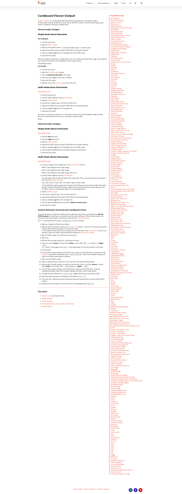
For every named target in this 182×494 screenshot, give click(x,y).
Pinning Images (116, 168)
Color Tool (114, 248)
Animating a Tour (116, 229)
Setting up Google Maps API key (122, 470)
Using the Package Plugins (120, 383)
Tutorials (114, 459)
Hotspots (114, 113)
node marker (115, 432)
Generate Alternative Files (120, 185)
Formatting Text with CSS (119, 345)
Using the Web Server (118, 394)
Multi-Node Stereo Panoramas (119, 324)
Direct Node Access (82, 218)
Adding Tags (115, 54)
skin (112, 443)
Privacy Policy (78, 489)
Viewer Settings (57, 180)
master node (115, 428)
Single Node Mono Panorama (119, 316)
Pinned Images (116, 164)
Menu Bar (114, 68)
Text (112, 280)
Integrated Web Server (118, 390)
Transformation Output (119, 360)
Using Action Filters (117, 269)
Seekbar (113, 305)
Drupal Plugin (115, 386)
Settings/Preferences (118, 94)
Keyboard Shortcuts (117, 460)
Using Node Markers (118, 255)
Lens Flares (115, 180)
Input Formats (116, 472)
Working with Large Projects (120, 354)
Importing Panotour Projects (120, 35)
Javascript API (116, 466)
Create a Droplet (116, 341)
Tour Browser (75, 165)
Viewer (113, 64)
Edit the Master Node (118, 204)
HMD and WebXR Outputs (119, 307)
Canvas (113, 240)
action (113, 398)
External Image (116, 288)
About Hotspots (116, 115)
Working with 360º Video (119, 195)
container (114, 402)
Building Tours (115, 200)
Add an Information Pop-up (120, 130)
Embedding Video (117, 109)
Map (112, 301)
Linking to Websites (117, 147)
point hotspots (67, 98)
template (45, 254)
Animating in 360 (117, 219)
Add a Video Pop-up (117, 132)
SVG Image (114, 286)
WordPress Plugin (117, 385)
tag (112, 451)
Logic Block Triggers (117, 254)
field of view (115, 413)
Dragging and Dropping (118, 49)
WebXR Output (47, 306)
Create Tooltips (116, 123)
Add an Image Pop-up (118, 128)
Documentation (103, 3)
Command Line (116, 468)
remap (113, 441)
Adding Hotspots (47, 298)
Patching (114, 96)
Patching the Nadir (117, 102)
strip (112, 445)
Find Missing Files (117, 58)
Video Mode (115, 174)
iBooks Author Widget (118, 347)
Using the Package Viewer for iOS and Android (126, 381)
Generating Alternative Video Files (122, 191)
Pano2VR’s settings (87, 232)
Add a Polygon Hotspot (118, 145)
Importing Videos (117, 33)
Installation (115, 30)
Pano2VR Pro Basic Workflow (121, 47)
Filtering (113, 56)
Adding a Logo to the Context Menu (123, 335)
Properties (114, 71)
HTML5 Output (116, 358)
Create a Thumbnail (117, 331)
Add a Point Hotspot (118, 121)
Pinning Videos (116, 176)
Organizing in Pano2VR (118, 52)
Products (89, 3)
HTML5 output (52, 45)
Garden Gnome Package (119, 375)
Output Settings (116, 356)
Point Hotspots (116, 117)
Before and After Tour (118, 352)
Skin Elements (116, 274)
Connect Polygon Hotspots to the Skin (124, 151)
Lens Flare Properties (118, 183)
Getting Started (116, 26)
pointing (113, 440)
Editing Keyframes (117, 225)
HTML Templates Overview (120, 366)
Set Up (113, 187)
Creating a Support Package (120, 474)
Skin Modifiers (115, 263)
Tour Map (114, 79)
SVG (112, 447)
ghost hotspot (115, 417)
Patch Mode (115, 98)
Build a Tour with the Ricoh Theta (122, 206)
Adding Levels (115, 218)
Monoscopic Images (115, 314)
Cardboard (114, 311)
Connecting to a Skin (118, 231)
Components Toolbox (118, 250)
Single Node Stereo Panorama (119, 322)
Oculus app (59, 83)
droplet (113, 407)
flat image (114, 415)
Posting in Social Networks (120, 350)
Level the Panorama (118, 41)
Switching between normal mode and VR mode (58, 304)
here (41, 221)
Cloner (113, 293)
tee (112, 453)
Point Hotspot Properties (119, 140)
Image (113, 282)
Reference (114, 457)
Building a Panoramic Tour (120, 202)
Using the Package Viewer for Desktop (124, 379)
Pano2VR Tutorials (117, 20)
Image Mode (115, 166)
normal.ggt (114, 367)
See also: (112, 328)
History (113, 87)
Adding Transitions (117, 337)
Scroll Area (114, 292)
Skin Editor (114, 235)
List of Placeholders (117, 464)
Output (113, 81)
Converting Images (117, 339)
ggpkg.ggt (114, 369)
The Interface (115, 60)
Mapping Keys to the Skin (119, 271)
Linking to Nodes (116, 149)
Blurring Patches (116, 106)
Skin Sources (115, 257)
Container (114, 276)
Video (113, 303)
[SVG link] (42, 3)
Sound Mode (115, 157)
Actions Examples (117, 261)
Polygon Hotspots (117, 142)
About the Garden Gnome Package (123, 377)
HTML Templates (116, 364)
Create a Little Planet (118, 333)
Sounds (113, 155)
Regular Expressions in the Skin (121, 273)
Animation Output (117, 362)
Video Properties (116, 178)
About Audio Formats (118, 161)
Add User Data (116, 39)
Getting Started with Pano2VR (121, 28)
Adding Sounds (116, 159)
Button (113, 284)
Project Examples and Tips (120, 330)
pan (112, 434)
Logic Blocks (115, 252)
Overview (114, 83)
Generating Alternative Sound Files (123, 189)
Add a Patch (115, 100)
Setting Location (116, 43)
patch (113, 436)
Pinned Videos (116, 172)
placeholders (115, 438)
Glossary (114, 396)
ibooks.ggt (114, 373)
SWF (112, 449)
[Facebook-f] (131, 490)
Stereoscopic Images (116, 320)
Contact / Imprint (103, 489)
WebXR (113, 309)
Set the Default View (118, 37)
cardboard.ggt (115, 371)
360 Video (114, 193)
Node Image (115, 290)
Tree (112, 238)
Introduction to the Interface (121, 62)
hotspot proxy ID (116, 421)
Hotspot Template (117, 297)
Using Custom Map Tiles (119, 210)
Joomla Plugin (115, 388)
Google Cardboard (44, 21)
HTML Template (116, 462)
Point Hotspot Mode (118, 119)
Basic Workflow (116, 216)
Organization (115, 51)
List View (114, 85)
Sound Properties (117, 162)
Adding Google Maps (118, 208)
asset (113, 400)
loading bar (114, 426)
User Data (74, 227)
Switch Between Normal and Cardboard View (124, 326)
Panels (113, 70)
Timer (113, 295)
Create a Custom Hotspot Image (122, 134)
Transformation (53, 72)
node (112, 430)
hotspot (113, 419)
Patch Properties (116, 111)
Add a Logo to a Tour (118, 107)
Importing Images (117, 32)
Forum (123, 3)
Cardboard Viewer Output (117, 312)
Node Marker (115, 299)
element (114, 409)
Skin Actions (115, 259)
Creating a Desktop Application (121, 343)
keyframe (114, 424)
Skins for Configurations (119, 265)
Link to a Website (117, 125)
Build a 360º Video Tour (119, 199)
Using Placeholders (117, 267)
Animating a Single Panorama (121, 227)
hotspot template (117, 422)
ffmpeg (113, 411)
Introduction (115, 18)
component (115, 404)
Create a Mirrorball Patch (119, 104)
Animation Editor (116, 92)
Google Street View (117, 90)
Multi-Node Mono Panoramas (119, 318)
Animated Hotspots (117, 136)
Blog (116, 3)
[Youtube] (140, 490)
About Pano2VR (116, 22)
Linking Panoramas (117, 126)
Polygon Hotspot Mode (118, 144)
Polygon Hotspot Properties (120, 153)
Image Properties (117, 170)
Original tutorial (47, 296)
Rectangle (114, 278)
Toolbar (113, 66)
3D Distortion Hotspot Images (121, 138)
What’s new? (115, 24)
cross (113, 405)
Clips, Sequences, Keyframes (121, 223)
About (113, 237)
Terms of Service (90, 489)
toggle (113, 455)
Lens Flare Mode (116, 181)
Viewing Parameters (118, 73)
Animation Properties (118, 233)
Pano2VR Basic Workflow (119, 45)
